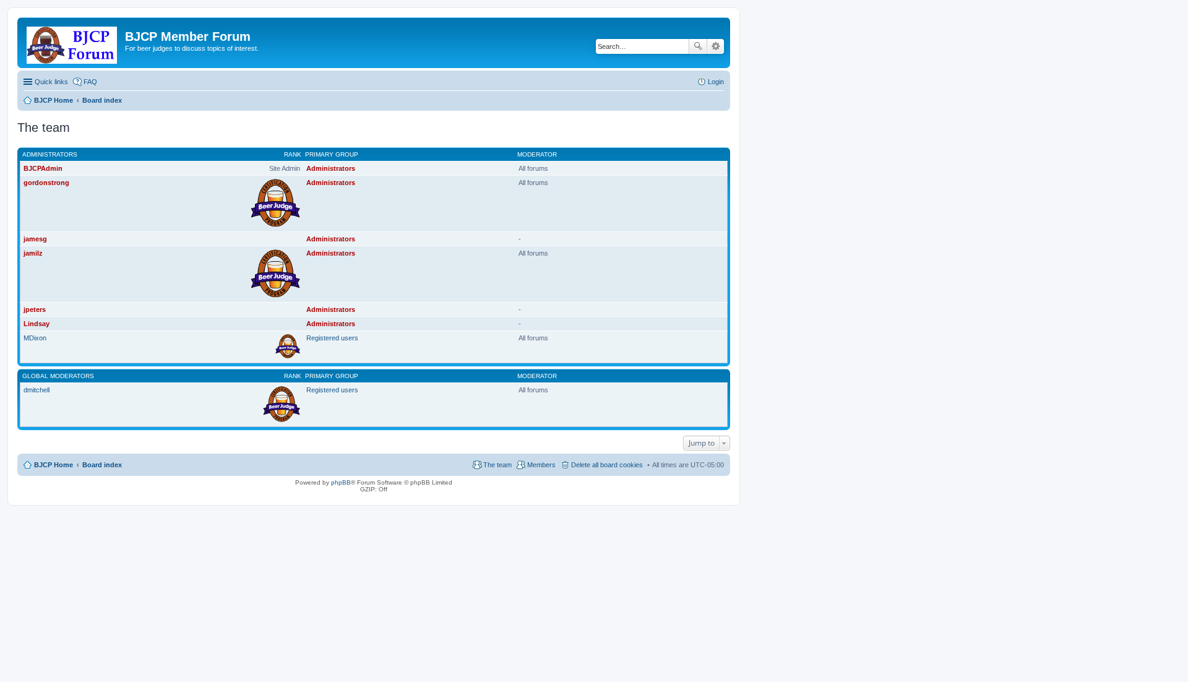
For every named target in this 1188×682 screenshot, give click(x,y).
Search (698, 46)
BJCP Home (53, 464)
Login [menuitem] (716, 81)
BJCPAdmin (43, 168)
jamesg (35, 239)
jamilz (33, 253)
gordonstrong (46, 182)
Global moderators (58, 376)
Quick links (51, 81)
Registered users (332, 338)
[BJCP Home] (72, 42)
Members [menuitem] (541, 464)
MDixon (35, 338)
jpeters (35, 309)
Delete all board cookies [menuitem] (607, 464)
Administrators (49, 154)
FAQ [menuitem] (90, 81)
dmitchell (37, 390)
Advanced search (715, 46)
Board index (102, 464)
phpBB (341, 482)
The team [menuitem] (497, 464)
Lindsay (37, 323)
